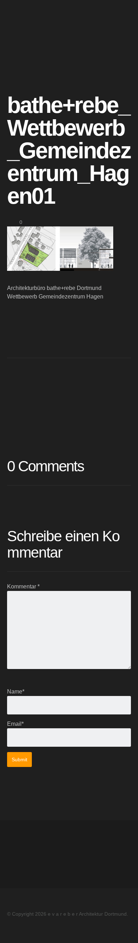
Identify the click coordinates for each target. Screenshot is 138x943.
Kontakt (16, 863)
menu (123, 18)
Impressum (21, 846)
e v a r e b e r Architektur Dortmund (69, 18)
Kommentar (23, 586)
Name (15, 692)
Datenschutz (23, 854)
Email (15, 724)
